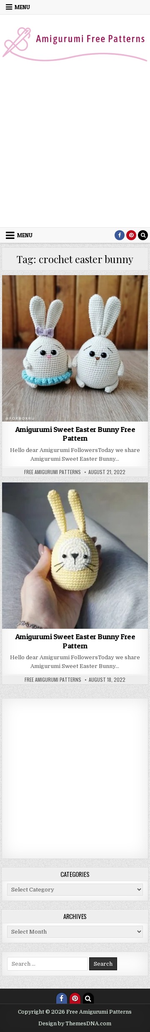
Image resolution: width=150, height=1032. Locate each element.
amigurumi (40, 295)
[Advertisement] (75, 148)
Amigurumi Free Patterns (61, 304)
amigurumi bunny (89, 502)
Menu (22, 7)
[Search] (143, 235)
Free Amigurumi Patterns (52, 472)
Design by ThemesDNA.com (74, 1024)
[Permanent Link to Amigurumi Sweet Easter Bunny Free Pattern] (75, 348)
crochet (109, 304)
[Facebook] (120, 235)
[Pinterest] (131, 235)
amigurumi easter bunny (90, 295)
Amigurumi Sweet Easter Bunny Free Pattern (75, 434)
